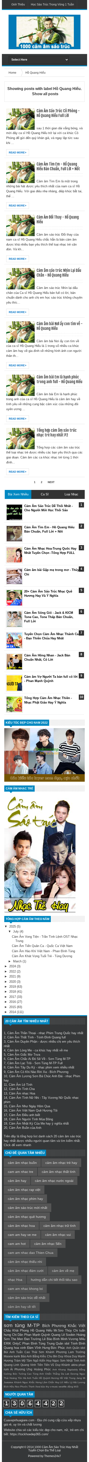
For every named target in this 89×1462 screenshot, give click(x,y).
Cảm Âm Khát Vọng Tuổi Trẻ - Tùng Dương (42, 956)
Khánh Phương (56, 1352)
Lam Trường (76, 1352)
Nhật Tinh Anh (75, 1360)
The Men (17, 1339)
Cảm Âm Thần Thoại (21, 1033)
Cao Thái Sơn (34, 1352)
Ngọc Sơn (59, 1360)
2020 (13, 981)
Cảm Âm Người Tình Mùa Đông (31, 1119)
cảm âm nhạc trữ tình (59, 1226)
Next (51, 482)
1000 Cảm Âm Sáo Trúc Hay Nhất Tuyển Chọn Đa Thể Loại (53, 1448)
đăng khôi (72, 1386)
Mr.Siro (58, 1330)
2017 (13, 997)
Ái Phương (17, 1369)
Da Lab (65, 1373)
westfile (63, 1386)
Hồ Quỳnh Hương (49, 1378)
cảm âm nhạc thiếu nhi (25, 1262)
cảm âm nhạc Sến (47, 1244)
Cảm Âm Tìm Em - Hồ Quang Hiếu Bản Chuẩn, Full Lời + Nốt (58, 166)
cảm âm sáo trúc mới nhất (27, 1208)
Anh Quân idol (75, 1347)
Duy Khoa (64, 1356)
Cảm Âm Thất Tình (20, 1037)
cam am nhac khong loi (25, 1289)
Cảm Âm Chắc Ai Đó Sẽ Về (26, 1059)
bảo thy (45, 1386)
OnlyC (17, 1343)
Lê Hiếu (64, 1382)
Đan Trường (32, 1339)
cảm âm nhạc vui (58, 1235)
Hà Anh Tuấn (30, 1378)
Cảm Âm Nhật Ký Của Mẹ (27, 1123)
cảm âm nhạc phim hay (25, 1199)
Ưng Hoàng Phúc (39, 1369)
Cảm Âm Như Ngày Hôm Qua (29, 1106)
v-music (54, 1386)
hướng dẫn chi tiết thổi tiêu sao (54, 1280)
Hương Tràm (12, 1360)
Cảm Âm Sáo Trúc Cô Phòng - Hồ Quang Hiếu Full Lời (58, 113)
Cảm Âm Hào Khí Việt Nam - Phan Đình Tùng (43, 951)
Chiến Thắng (52, 1373)
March (18, 961)
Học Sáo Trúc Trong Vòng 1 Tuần (52, 4)
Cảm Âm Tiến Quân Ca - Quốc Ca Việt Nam (42, 946)
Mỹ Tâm (27, 1360)
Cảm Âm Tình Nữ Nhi (24, 1097)
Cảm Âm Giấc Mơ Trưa (23, 1054)
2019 (13, 986)
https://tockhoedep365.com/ (29, 1434)
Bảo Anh (26, 1356)
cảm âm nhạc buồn (22, 1163)
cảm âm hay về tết (22, 1307)
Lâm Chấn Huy (50, 1382)
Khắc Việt (76, 1326)
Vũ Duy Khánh (60, 1364)
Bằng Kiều (39, 1356)
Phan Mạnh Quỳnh (37, 1334)
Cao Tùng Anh (35, 1373)
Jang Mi (80, 1378)
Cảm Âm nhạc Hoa (22, 1093)
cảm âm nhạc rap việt (24, 1190)
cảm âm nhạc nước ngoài (54, 1181)
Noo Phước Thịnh (25, 1386)
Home (13, 72)
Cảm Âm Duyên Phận (22, 1041)
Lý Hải (73, 1382)
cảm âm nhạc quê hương (27, 1217)
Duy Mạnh (78, 1356)
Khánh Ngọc (21, 1382)
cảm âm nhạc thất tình (58, 1172)
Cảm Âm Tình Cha (22, 1089)
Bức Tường (19, 1373)
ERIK (7, 1343)
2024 (13, 966)
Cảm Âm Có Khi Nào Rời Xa (27, 1072)
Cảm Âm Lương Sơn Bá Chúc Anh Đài (36, 1076)
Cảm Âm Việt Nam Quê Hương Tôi (33, 1110)
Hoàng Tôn (15, 1378)
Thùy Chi (71, 1330)
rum (6, 1369)
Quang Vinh (28, 1364)
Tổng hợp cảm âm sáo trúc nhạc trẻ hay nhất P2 (57, 432)
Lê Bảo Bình (51, 1339)
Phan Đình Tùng (33, 1343)
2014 (13, 1012)
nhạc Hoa (15, 1280)
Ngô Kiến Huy (42, 1360)
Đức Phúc (58, 1348)
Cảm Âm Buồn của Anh (25, 1128)
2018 (13, 991)
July (16, 931)
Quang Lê (58, 1334)
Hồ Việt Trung (67, 1378)
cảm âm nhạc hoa (21, 1226)
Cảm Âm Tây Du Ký (21, 1067)
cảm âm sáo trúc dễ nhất (26, 1298)
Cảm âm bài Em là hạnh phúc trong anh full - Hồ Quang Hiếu (59, 379)
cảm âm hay (17, 1181)
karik (17, 1356)
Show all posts (45, 94)
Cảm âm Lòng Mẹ (19, 1050)
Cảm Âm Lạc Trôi (19, 1063)
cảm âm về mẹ (63, 1271)
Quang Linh (11, 1364)
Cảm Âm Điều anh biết (24, 1115)
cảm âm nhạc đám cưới (25, 1271)
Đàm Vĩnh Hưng (38, 1348)
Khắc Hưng (35, 1382)
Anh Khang (59, 1369)
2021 (13, 976)
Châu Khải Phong (16, 1330)
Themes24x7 (52, 1456)
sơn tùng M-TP (22, 1325)
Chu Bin (52, 1356)
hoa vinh (20, 1348)
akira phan (78, 1364)
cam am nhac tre (20, 1172)
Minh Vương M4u (73, 1339)
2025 (13, 926)
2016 (13, 1002)
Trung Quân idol (58, 1343)
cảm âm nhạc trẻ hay (61, 1163)
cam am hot (17, 1244)
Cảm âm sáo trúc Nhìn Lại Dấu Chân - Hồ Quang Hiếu (59, 273)
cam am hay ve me (22, 1235)
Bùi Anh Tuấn (13, 1352)
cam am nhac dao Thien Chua (30, 1253)
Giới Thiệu (18, 4)
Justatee (8, 1382)
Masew (8, 1356)
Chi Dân (17, 1334)
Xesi (37, 1386)
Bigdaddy (72, 1369)
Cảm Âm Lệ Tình (20, 1084)
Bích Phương (54, 1326)
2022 (13, 971)
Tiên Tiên (43, 1364)
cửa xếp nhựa (71, 1420)
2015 (13, 1007)
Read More (17, 152)
